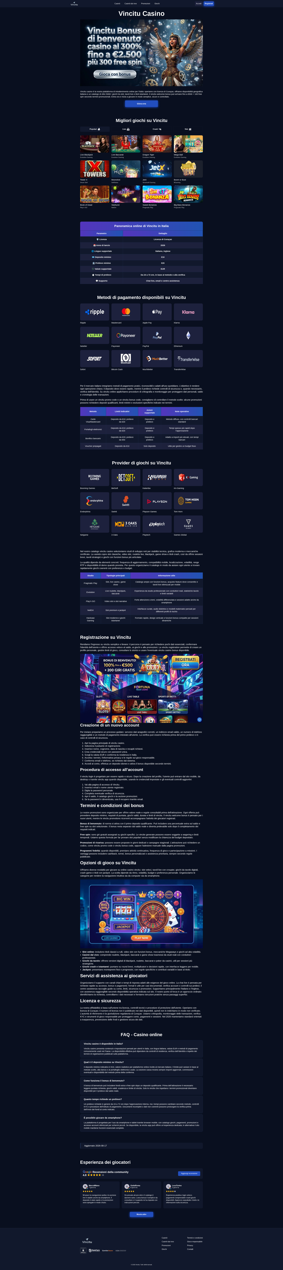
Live (124, 129)
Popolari (93, 129)
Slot (186, 129)
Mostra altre (141, 1214)
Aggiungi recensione (189, 1173)
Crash (155, 129)
